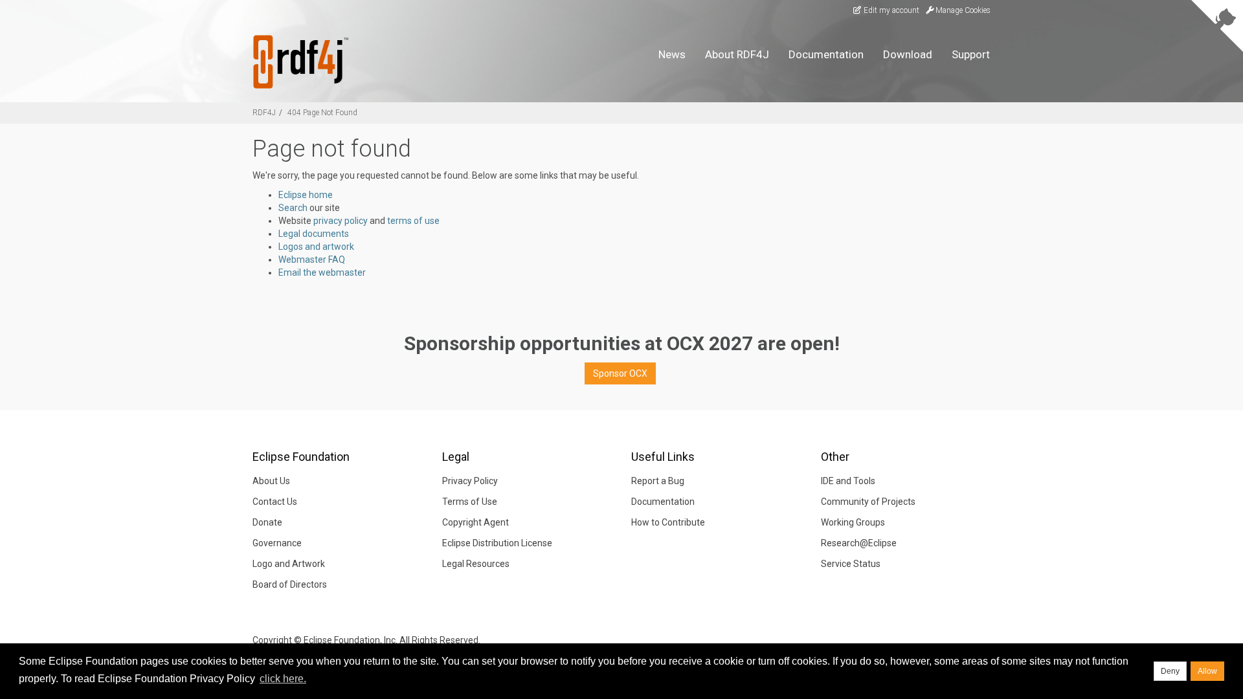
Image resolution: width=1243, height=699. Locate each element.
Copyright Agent (475, 522)
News (672, 54)
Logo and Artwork (288, 564)
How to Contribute (668, 522)
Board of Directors (289, 584)
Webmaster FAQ (311, 259)
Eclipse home (305, 195)
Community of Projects (868, 501)
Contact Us (274, 501)
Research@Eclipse (859, 543)
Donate (267, 522)
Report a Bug (657, 481)
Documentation (826, 54)
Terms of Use (469, 501)
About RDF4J (737, 54)
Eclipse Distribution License (497, 543)
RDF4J (264, 112)
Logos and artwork (316, 246)
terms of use (413, 221)
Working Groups (853, 522)
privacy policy (340, 221)
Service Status (850, 564)
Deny (1170, 671)
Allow (1207, 671)
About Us (271, 481)
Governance (277, 543)
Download (907, 54)
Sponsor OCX (620, 373)
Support (971, 54)
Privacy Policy (470, 481)
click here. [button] (283, 678)
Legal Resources (476, 564)
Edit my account (890, 10)
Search (293, 208)
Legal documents (313, 233)
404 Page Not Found (322, 112)
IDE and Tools (848, 481)
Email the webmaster (322, 272)
